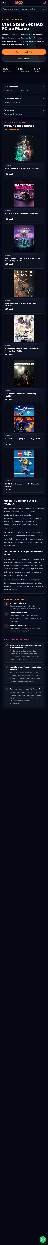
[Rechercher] (43, 9)
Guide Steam (24, 59)
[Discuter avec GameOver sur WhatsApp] (43, 1239)
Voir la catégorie (11, 130)
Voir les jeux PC (23, 52)
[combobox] (21, 9)
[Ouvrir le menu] (3, 3)
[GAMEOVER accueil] (24, 3)
